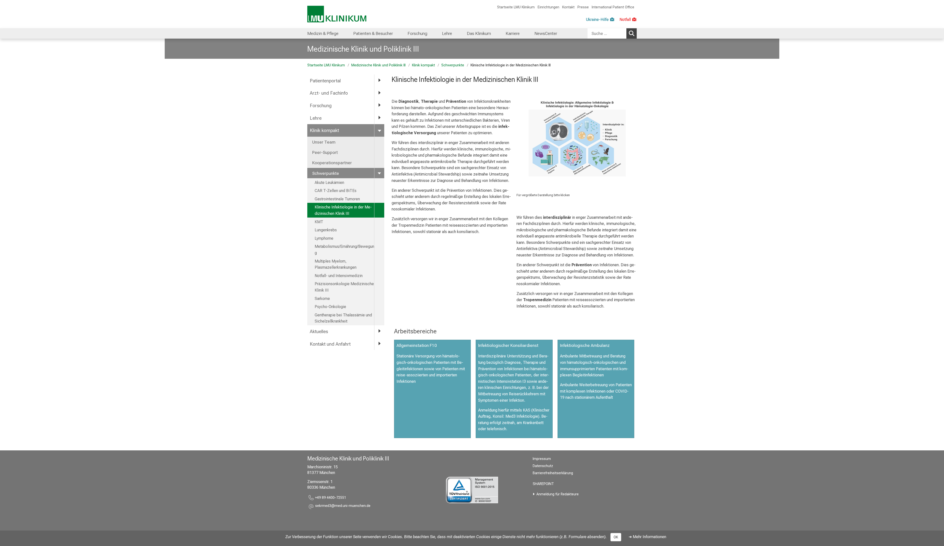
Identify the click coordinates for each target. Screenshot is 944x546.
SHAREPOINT (543, 484)
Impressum (542, 459)
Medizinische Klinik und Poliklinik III (363, 49)
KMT (319, 222)
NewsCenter (545, 33)
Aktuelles (319, 331)
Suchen (631, 33)
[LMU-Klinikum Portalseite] (336, 14)
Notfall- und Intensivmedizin (339, 275)
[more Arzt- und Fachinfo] (379, 93)
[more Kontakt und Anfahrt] (379, 344)
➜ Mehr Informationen (647, 536)
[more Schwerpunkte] (379, 173)
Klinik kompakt (423, 65)
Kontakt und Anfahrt (330, 344)
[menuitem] (323, 33)
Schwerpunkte (452, 65)
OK (616, 537)
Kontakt (568, 7)
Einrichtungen (548, 7)
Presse (583, 7)
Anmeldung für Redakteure (557, 494)
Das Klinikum (479, 33)
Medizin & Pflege (323, 33)
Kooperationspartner (332, 162)
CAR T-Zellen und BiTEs (335, 190)
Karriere (513, 33)
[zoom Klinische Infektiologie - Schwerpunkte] (576, 138)
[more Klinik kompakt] (379, 130)
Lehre (447, 33)
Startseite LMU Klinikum (516, 7)
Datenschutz (543, 466)
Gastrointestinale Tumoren (337, 199)
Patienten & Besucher (373, 33)
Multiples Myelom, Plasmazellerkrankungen (335, 264)
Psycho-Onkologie (330, 306)
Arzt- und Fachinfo (329, 93)
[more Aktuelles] (379, 331)
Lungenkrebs (326, 230)
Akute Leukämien (329, 182)
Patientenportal (325, 81)
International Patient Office (613, 7)
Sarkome (322, 298)
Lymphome (324, 238)
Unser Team (324, 142)
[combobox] (612, 33)
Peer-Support (325, 152)
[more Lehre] (379, 118)
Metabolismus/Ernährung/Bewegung (344, 249)
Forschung (417, 33)
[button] (342, 506)
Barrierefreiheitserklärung (553, 473)
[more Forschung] (379, 105)
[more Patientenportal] (379, 80)
